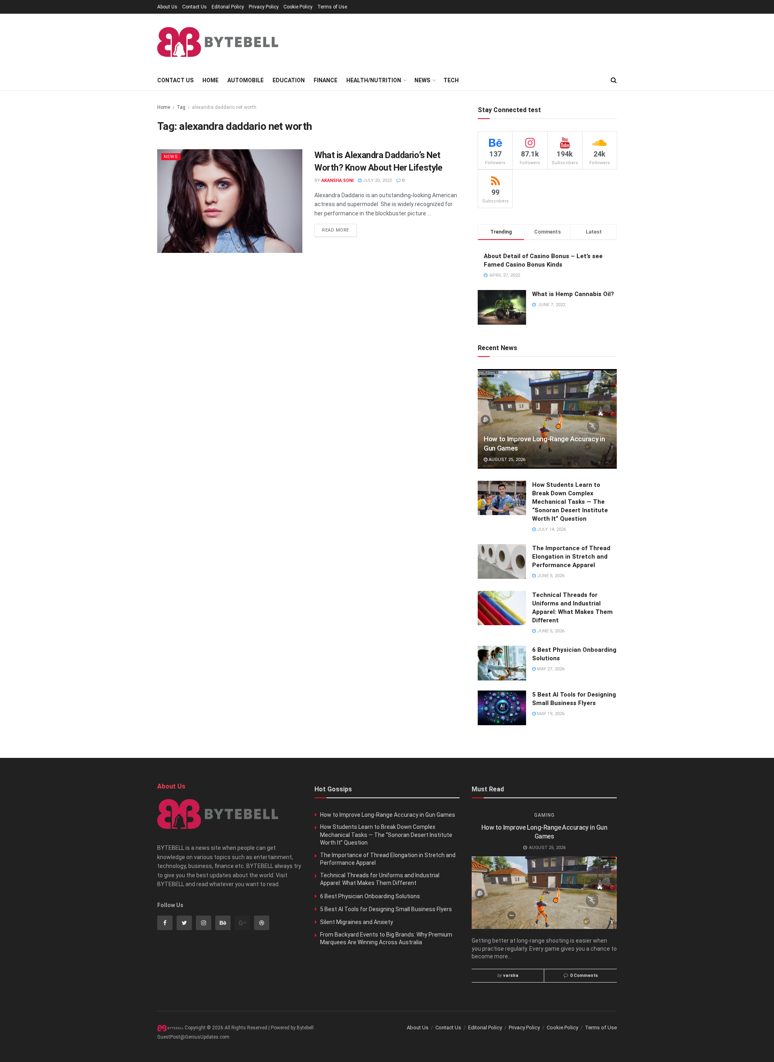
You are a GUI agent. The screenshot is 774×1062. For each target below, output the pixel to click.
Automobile (245, 80)
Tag (181, 107)
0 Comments (584, 975)
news (171, 156)
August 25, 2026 (506, 459)
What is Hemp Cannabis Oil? (573, 294)
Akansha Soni (337, 180)
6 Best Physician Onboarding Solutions (370, 896)
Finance (325, 80)
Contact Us (194, 7)
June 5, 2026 (550, 575)
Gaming (544, 815)
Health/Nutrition (373, 80)
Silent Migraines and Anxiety (356, 922)
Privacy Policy (264, 7)
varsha (510, 975)
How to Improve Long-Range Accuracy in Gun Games (387, 815)
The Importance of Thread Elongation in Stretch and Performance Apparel (571, 557)
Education (289, 80)
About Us (167, 7)
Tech (451, 80)
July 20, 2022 (377, 180)
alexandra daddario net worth (224, 107)
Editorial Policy (228, 7)
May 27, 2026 (550, 669)
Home (210, 80)
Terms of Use (332, 7)
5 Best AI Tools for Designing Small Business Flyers (386, 909)
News (422, 80)
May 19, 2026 (550, 713)
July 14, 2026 (551, 529)
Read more (335, 230)
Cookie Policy (297, 7)
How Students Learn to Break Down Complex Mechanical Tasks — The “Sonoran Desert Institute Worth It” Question (570, 501)
